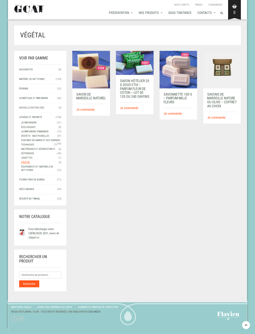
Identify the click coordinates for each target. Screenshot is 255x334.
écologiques (28, 127)
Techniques (27, 144)
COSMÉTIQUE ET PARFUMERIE (33, 98)
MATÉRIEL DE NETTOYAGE (32, 79)
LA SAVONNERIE (29, 122)
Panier (198, 4)
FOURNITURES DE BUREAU (32, 179)
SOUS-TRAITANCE (179, 13)
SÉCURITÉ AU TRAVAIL (29, 198)
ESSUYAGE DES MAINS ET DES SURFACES (40, 140)
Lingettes (26, 157)
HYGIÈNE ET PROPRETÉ (30, 117)
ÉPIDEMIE (23, 88)
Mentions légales (21, 307)
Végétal (25, 162)
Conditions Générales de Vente (54, 307)
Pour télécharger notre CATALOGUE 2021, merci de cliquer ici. (43, 233)
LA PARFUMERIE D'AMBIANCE (35, 131)
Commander (215, 4)
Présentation (119, 13)
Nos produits (149, 13)
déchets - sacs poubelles (35, 136)
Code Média (93, 311)
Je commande (85, 109)
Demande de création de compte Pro (98, 307)
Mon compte (181, 4)
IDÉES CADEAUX (26, 189)
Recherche (29, 283)
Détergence (27, 153)
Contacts (204, 13)
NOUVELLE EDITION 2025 (31, 107)
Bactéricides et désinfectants (38, 149)
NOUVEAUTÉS (26, 69)
